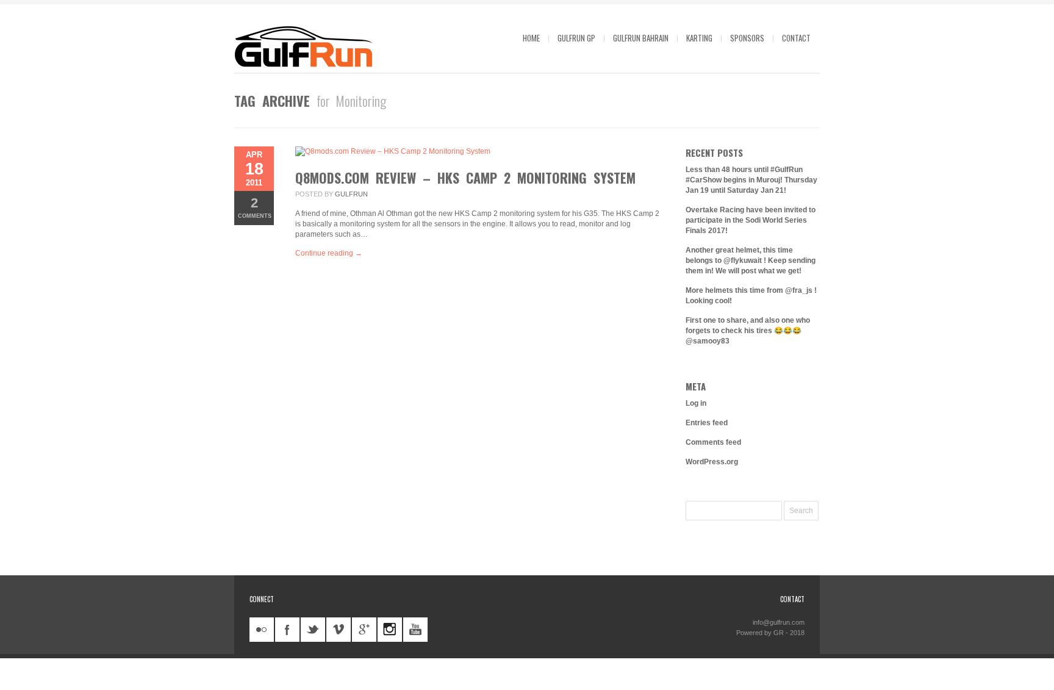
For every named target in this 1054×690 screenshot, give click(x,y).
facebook (287, 629)
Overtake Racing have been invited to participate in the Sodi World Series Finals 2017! (751, 220)
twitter (313, 629)
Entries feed (707, 423)
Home (531, 38)
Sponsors (747, 38)
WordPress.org (712, 462)
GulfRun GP (576, 38)
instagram (390, 629)
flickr (261, 629)
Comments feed (713, 442)
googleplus (364, 629)
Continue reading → (328, 253)
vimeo (338, 629)
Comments (254, 207)
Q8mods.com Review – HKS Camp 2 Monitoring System (465, 177)
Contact (796, 38)
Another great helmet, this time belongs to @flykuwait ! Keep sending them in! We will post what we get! (751, 260)
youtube (415, 629)
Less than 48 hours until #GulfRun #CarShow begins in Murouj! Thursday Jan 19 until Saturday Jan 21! (751, 180)
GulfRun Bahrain (641, 38)
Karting (699, 38)
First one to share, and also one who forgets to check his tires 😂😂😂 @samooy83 (748, 330)
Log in (696, 403)
